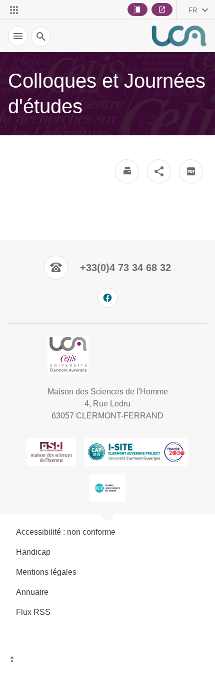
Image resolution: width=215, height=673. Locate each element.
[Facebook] (107, 298)
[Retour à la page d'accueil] (179, 36)
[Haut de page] (107, 660)
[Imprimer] (127, 171)
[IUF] (108, 488)
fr (192, 10)
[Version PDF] (191, 171)
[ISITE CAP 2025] (136, 452)
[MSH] (51, 452)
